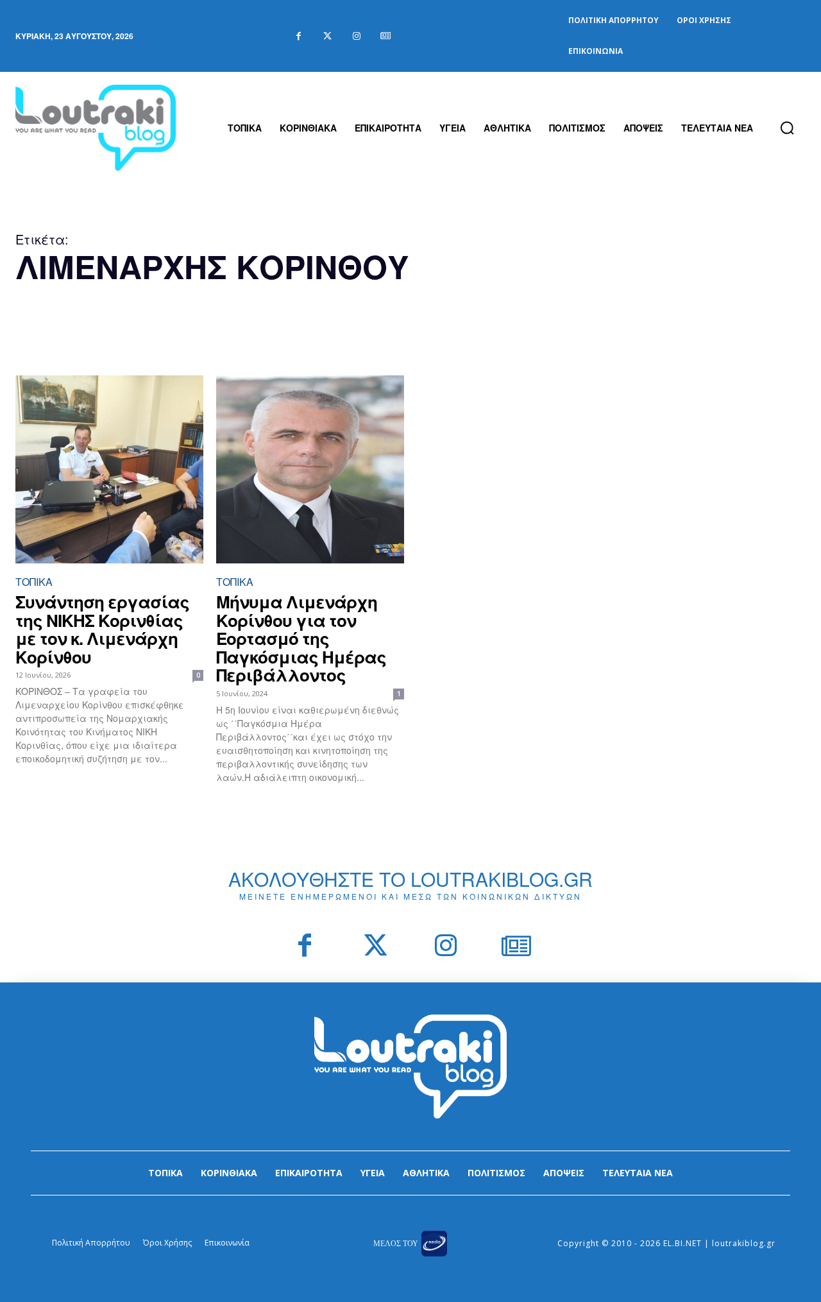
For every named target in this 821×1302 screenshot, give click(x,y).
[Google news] (385, 36)
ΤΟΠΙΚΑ (34, 581)
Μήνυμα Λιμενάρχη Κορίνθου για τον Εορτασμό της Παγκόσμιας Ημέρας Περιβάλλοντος (301, 638)
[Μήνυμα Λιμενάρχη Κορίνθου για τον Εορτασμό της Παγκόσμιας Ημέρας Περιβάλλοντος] (310, 469)
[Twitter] (327, 36)
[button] (787, 127)
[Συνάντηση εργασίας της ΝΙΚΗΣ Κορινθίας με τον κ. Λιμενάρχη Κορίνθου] (109, 469)
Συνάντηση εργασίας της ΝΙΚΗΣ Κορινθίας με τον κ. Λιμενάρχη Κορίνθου (102, 629)
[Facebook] (298, 36)
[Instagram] (356, 36)
